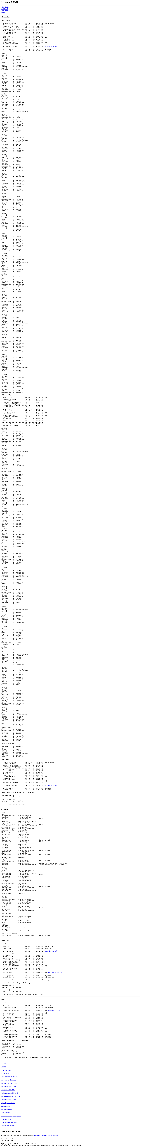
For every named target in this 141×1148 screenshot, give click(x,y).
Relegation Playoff (51, 46)
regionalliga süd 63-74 (7, 1106)
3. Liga (3, 12)
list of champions (6, 1070)
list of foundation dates (7, 1125)
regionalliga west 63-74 (8, 1109)
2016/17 (3, 1067)
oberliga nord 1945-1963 (8, 1086)
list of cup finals (5, 1112)
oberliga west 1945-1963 (8, 1099)
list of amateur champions (8, 1080)
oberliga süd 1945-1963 (8, 1090)
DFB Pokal (4, 9)
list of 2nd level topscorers (9, 1122)
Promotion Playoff (51, 951)
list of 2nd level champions (9, 1077)
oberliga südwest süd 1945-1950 (10, 1096)
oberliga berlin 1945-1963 (8, 1083)
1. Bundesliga (5, 7)
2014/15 (3, 1063)
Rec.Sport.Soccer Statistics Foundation (46, 1135)
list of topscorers (6, 1119)
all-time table (5, 1073)
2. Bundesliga (5, 10)
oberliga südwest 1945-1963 (9, 1093)
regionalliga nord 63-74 (8, 1103)
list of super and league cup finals (11, 1116)
